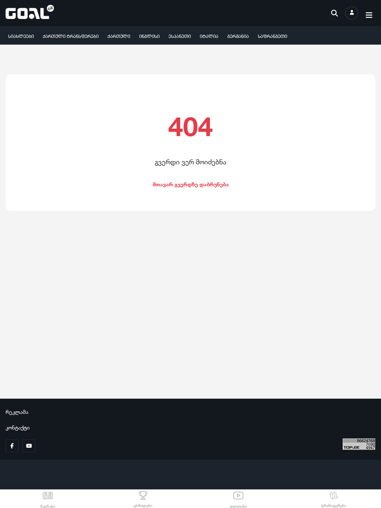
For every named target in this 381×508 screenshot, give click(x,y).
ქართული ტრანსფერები (71, 35)
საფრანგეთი (272, 35)
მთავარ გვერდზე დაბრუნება (191, 184)
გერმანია (238, 35)
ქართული (119, 35)
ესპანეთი (180, 35)
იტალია (209, 35)
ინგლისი (149, 35)
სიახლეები (21, 35)
